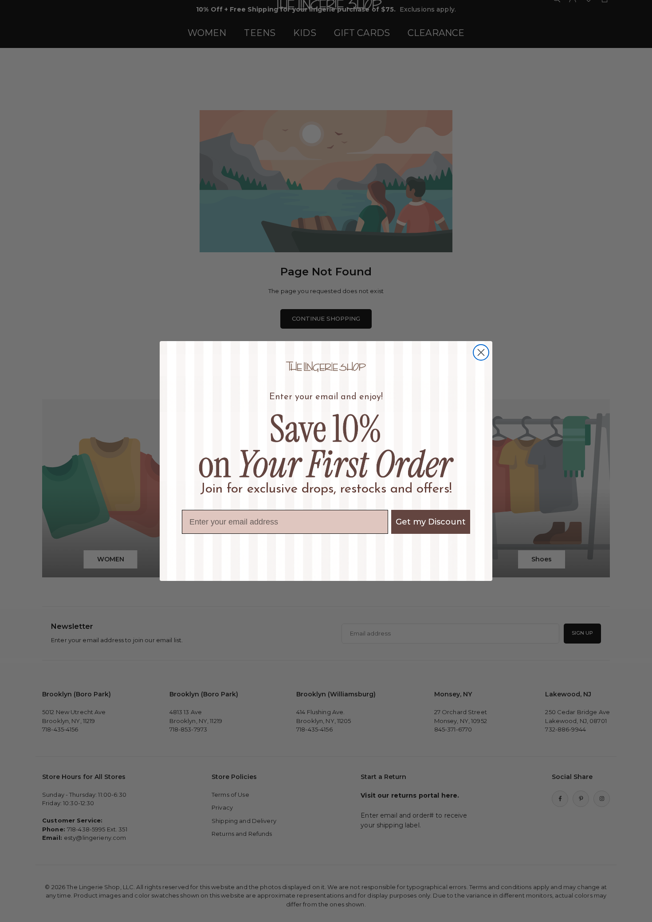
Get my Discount (431, 522)
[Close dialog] (481, 352)
